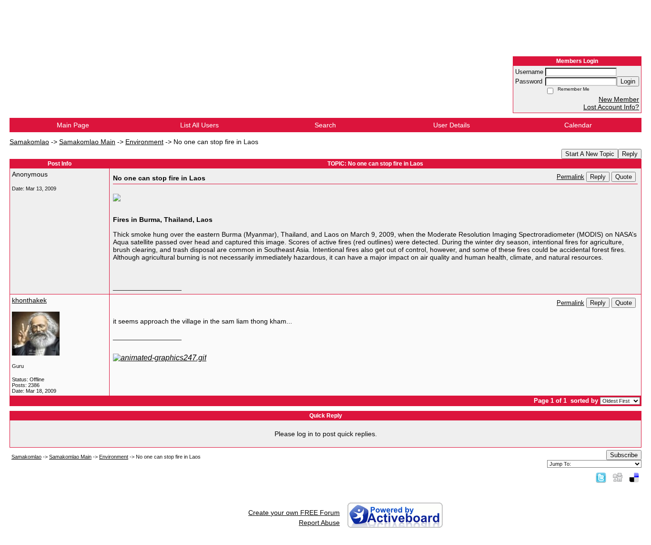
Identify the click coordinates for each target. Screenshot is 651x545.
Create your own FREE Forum (294, 512)
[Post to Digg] (617, 477)
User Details (451, 125)
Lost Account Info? (611, 107)
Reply (630, 153)
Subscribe (624, 455)
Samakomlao (29, 142)
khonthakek (29, 300)
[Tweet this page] (601, 477)
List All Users (199, 125)
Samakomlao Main (87, 142)
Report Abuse (319, 522)
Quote (623, 176)
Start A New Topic (589, 153)
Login (627, 81)
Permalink (570, 177)
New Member (619, 99)
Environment (144, 142)
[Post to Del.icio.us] (634, 477)
